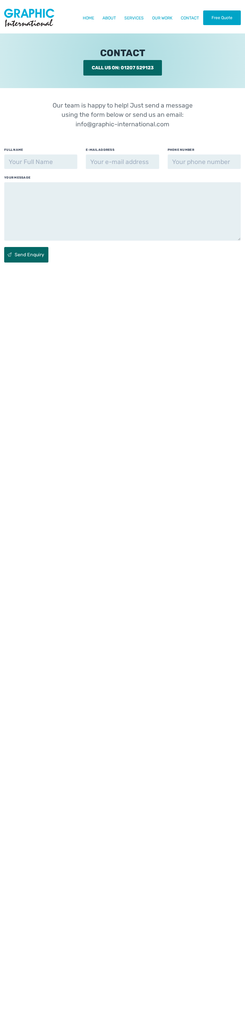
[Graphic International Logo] (29, 18)
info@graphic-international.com (122, 124)
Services (134, 18)
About (109, 18)
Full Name (13, 150)
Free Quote (222, 17)
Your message (17, 177)
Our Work (162, 18)
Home (88, 18)
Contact (190, 18)
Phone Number (181, 150)
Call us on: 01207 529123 (123, 67)
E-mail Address (100, 150)
